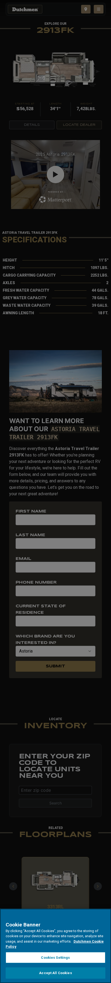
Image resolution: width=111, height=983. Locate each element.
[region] (55, 946)
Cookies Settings (55, 958)
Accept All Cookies (55, 973)
